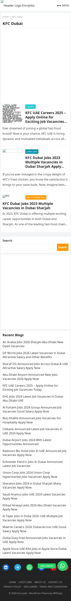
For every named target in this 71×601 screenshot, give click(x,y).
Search (7, 241)
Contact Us (55, 582)
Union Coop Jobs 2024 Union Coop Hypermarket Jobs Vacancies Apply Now (30, 475)
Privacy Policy (12, 586)
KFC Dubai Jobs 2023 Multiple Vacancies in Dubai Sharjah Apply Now (44, 164)
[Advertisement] (35, 67)
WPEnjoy (57, 593)
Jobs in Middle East (35, 197)
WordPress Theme (39, 593)
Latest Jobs (31, 151)
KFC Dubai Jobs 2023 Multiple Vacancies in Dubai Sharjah (28, 205)
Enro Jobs (22, 593)
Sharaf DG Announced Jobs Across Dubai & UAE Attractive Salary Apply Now (35, 366)
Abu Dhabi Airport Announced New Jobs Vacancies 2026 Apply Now (30, 377)
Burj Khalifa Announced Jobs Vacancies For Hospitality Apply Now (32, 420)
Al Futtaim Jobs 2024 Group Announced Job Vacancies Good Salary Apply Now (32, 409)
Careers (30, 106)
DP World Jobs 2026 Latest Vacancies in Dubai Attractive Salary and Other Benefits (34, 355)
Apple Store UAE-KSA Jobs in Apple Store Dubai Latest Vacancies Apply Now (35, 551)
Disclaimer (30, 586)
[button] (62, 566)
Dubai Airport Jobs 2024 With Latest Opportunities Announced (27, 442)
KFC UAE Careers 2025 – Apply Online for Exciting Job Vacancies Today (45, 119)
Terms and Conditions (53, 586)
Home (6, 16)
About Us (40, 582)
